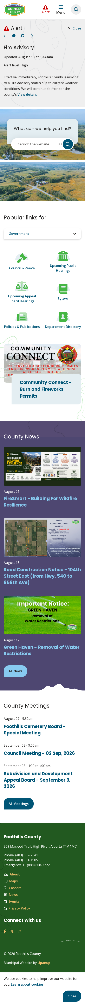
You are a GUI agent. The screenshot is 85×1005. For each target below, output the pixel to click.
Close (72, 996)
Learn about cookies (27, 984)
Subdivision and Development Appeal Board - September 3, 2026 (38, 780)
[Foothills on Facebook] (5, 931)
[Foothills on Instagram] (19, 931)
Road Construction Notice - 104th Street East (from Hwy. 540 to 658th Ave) (42, 576)
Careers (15, 888)
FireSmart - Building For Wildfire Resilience (40, 501)
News (13, 894)
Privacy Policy (19, 908)
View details (27, 94)
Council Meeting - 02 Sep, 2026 (39, 753)
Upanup (44, 962)
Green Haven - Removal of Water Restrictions (41, 650)
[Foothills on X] (12, 931)
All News (15, 671)
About (15, 874)
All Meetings (19, 803)
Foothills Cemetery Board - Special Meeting (35, 729)
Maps (13, 881)
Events (13, 901)
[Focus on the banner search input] (76, 9)
